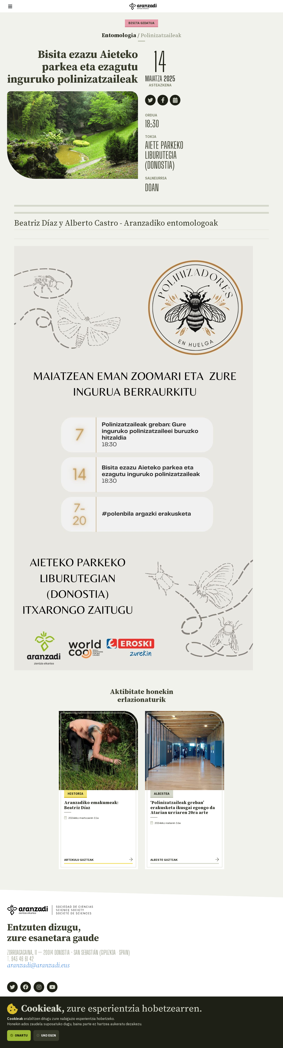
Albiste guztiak (164, 860)
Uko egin (48, 1035)
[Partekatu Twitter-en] (150, 100)
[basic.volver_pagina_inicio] (143, 6)
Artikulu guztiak (79, 860)
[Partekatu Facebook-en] (162, 100)
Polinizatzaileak (161, 35)
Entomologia (119, 35)
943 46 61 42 (22, 958)
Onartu (21, 1035)
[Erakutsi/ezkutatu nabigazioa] (10, 6)
